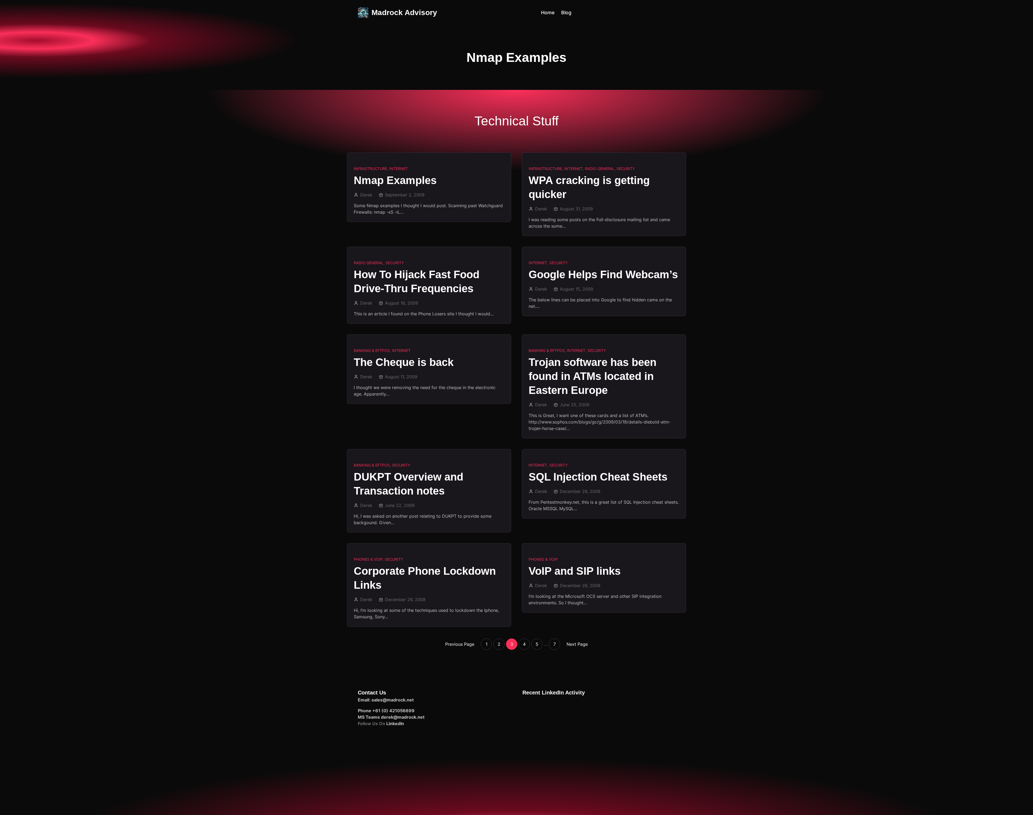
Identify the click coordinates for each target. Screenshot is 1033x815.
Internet (398, 168)
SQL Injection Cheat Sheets (598, 477)
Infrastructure (370, 168)
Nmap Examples (395, 180)
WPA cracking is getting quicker (589, 187)
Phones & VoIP (368, 559)
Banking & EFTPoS (372, 350)
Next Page (577, 644)
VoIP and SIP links (575, 571)
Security (626, 168)
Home (548, 12)
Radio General (599, 168)
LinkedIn (395, 723)
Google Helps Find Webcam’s (603, 274)
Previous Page (459, 644)
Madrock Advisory (404, 12)
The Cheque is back (404, 362)
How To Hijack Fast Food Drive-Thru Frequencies (416, 281)
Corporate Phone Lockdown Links (425, 578)
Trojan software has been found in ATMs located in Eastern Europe (592, 376)
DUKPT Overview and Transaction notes (408, 484)
